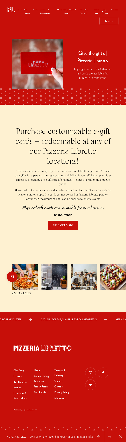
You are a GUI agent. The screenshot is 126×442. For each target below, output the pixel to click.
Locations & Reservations (45, 11)
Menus (35, 9)
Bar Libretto (27, 11)
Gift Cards (105, 11)
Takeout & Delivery (84, 11)
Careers (18, 376)
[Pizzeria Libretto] (11, 9)
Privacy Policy (61, 392)
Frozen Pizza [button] (96, 11)
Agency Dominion (29, 410)
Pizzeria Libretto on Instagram (90, 372)
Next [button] (109, 436)
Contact (114, 9)
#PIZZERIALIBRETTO (21, 293)
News (59, 9)
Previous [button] (98, 436)
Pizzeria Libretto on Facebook (103, 372)
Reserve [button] (109, 21)
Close (120, 436)
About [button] (20, 9)
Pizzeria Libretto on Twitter (90, 384)
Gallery (58, 380)
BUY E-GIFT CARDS (63, 225)
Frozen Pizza (41, 386)
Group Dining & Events (70, 11)
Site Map (59, 397)
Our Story (19, 370)
